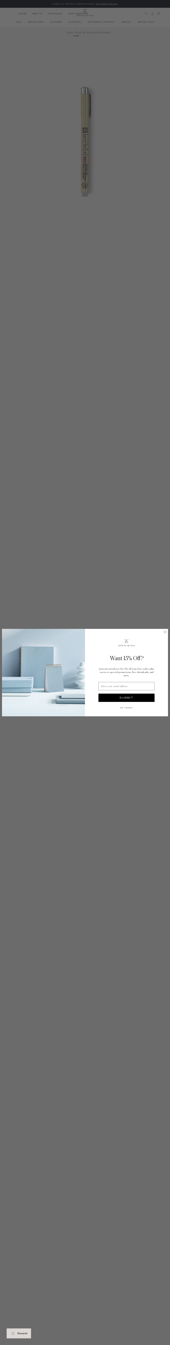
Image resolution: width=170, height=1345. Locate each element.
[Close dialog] (165, 631)
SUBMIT (126, 697)
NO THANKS (126, 708)
